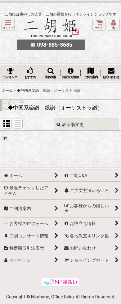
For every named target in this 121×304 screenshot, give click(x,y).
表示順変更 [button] (73, 124)
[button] (8, 24)
